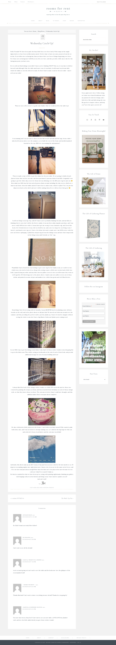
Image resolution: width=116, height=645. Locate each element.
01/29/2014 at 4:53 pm (29, 609)
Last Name (85, 316)
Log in (79, 642)
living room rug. (24, 220)
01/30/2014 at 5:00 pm (29, 539)
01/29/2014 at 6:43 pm (29, 586)
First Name (85, 311)
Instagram (30, 56)
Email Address (87, 306)
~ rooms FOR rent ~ (29, 584)
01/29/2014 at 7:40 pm (29, 561)
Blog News (40, 487)
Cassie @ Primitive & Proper (32, 559)
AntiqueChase (27, 515)
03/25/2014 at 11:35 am (30, 516)
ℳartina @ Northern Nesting (32, 607)
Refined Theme (50, 642)
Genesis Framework (63, 642)
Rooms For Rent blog (58, 11)
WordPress (73, 642)
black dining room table (26, 66)
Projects (51, 487)
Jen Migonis (26, 537)
